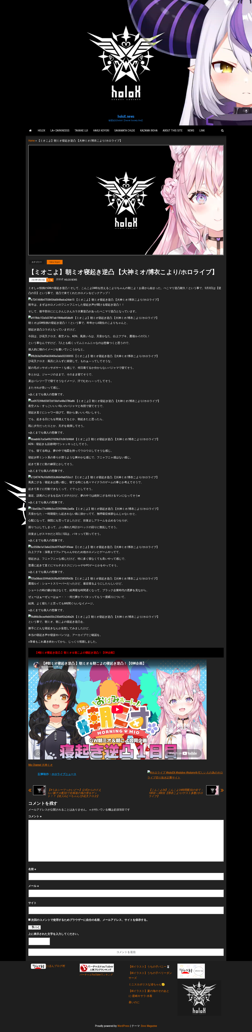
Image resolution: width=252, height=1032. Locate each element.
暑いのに (134, 1002)
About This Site (172, 130)
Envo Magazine (149, 1026)
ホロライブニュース (64, 774)
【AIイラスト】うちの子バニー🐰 (149, 966)
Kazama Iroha (149, 130)
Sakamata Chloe (124, 130)
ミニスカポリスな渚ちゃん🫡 (147, 984)
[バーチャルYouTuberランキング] (97, 967)
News (191, 130)
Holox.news (70, 279)
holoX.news (126, 116)
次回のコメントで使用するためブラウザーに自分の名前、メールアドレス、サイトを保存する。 (90, 919)
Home (31, 140)
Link (202, 130)
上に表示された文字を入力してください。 (54, 934)
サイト (32, 902)
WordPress (123, 1026)
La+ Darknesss (59, 130)
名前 (32, 869)
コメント (34, 816)
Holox (41, 130)
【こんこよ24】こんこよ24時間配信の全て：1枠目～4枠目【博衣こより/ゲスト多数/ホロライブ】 (176, 793)
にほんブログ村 (55, 966)
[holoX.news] (30, 130)
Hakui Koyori (101, 130)
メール (33, 886)
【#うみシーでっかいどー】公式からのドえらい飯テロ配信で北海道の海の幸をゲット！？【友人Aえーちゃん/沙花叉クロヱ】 (74, 793)
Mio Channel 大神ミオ (40, 765)
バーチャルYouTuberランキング (96, 974)
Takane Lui (81, 130)
